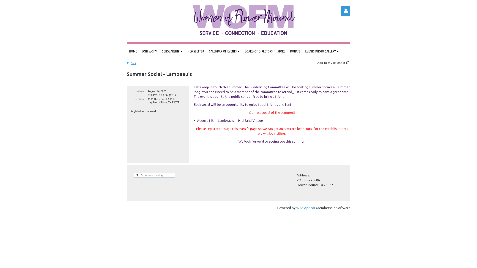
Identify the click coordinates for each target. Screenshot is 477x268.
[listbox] (333, 62)
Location (139, 98)
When (140, 91)
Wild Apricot (305, 208)
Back (133, 63)
